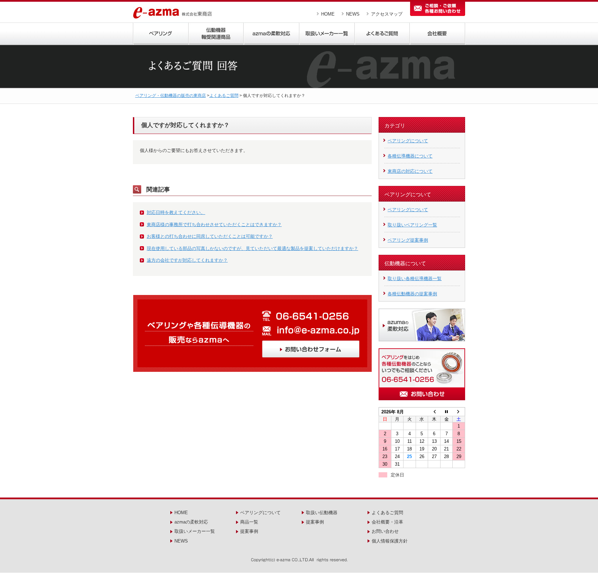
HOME (328, 14)
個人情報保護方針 (390, 541)
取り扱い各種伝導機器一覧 (415, 278)
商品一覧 (249, 522)
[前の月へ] (434, 412)
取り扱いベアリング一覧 (412, 224)
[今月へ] (446, 412)
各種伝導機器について (410, 156)
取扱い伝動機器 (321, 512)
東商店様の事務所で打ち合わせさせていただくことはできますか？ (214, 224)
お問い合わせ (385, 531)
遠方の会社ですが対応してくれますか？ (187, 260)
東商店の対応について (410, 171)
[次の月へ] (459, 412)
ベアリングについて (408, 140)
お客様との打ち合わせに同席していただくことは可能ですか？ (210, 236)
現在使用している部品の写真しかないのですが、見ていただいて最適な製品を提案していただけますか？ (252, 248)
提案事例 (249, 531)
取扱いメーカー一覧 (194, 531)
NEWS (353, 14)
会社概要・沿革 (387, 522)
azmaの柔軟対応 (191, 522)
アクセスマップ (386, 14)
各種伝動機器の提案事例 (412, 293)
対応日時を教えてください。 (176, 212)
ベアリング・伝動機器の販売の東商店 (170, 95)
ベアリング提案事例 (408, 240)
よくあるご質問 (223, 95)
